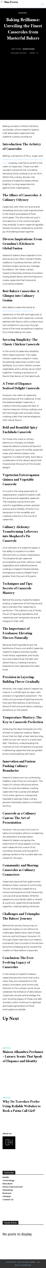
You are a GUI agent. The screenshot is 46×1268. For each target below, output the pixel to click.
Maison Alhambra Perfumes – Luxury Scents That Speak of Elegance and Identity (23, 1057)
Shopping (22, 13)
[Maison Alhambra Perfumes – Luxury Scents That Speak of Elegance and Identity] (23, 1034)
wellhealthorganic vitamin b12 (18, 311)
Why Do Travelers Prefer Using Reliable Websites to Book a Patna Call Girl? (22, 1107)
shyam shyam (28, 49)
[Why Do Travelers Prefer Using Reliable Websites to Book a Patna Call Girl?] (23, 1084)
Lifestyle (7, 1048)
